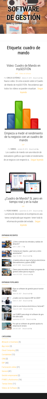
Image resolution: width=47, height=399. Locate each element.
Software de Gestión (23, 13)
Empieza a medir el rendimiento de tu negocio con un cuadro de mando (23, 136)
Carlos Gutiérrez (14, 78)
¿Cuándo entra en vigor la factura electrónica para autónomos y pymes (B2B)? (29, 261)
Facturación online (9, 367)
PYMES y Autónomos (10, 379)
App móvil (5, 346)
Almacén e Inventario (10, 342)
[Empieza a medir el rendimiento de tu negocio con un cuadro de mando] (23, 115)
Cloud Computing (8, 350)
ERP (16, 73)
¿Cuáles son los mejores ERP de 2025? (26, 298)
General (5, 371)
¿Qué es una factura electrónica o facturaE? (28, 306)
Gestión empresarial (9, 375)
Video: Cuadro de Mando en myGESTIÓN (23, 67)
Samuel (13, 149)
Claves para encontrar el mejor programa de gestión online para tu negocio (29, 270)
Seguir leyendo (37, 159)
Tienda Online (7, 384)
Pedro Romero (12, 211)
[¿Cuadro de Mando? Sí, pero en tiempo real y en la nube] (23, 181)
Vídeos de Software (25, 73)
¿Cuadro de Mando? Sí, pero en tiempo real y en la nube (23, 200)
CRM (3, 359)
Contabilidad (6, 354)
